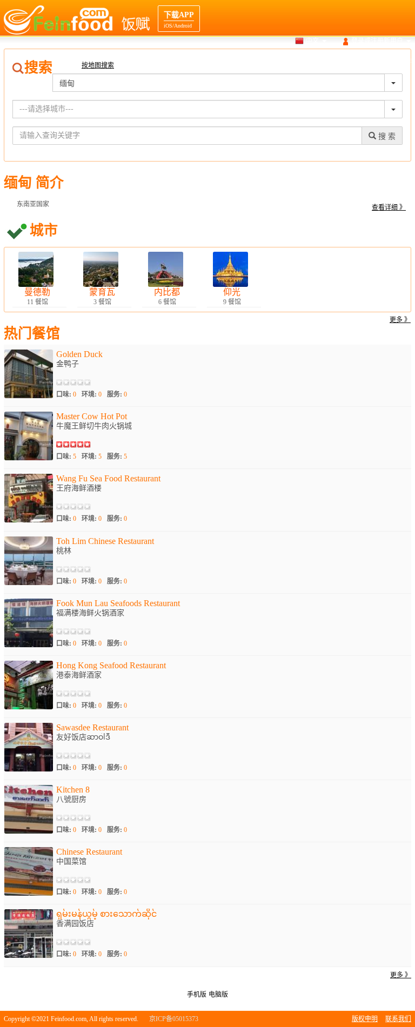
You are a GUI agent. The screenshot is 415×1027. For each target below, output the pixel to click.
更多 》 (400, 320)
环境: (92, 394)
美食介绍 (315, 61)
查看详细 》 (389, 207)
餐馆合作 (398, 61)
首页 (206, 61)
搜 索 (386, 136)
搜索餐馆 (238, 61)
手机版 (196, 994)
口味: (66, 394)
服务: (117, 394)
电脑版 (218, 994)
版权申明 (365, 1019)
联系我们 (398, 1019)
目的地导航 (356, 61)
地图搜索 (277, 61)
